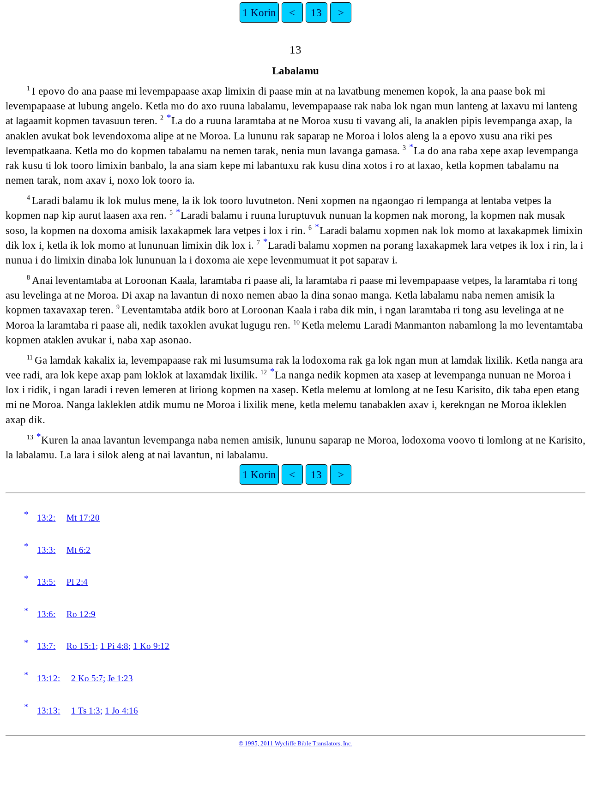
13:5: (46, 582)
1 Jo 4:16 (121, 710)
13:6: (46, 614)
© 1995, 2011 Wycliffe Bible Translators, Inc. (295, 743)
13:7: (46, 646)
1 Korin (259, 12)
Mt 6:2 (78, 550)
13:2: (46, 517)
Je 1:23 (120, 678)
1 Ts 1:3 (85, 710)
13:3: (46, 550)
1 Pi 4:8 (114, 646)
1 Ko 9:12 (151, 646)
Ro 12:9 (81, 614)
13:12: (48, 678)
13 (316, 12)
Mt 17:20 (83, 517)
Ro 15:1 (81, 646)
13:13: (48, 710)
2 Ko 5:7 (87, 678)
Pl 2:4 (77, 582)
